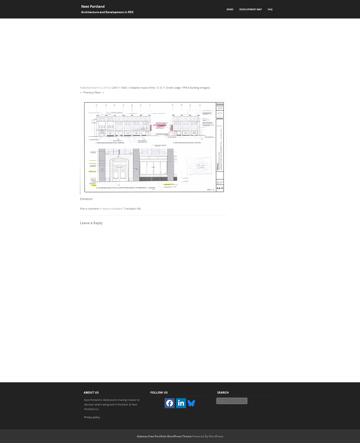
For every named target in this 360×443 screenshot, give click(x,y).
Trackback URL (132, 208)
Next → (99, 92)
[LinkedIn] (181, 403)
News (230, 9)
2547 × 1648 (119, 87)
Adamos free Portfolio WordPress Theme (164, 436)
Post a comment (89, 208)
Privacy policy (92, 417)
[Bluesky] (191, 403)
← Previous (87, 92)
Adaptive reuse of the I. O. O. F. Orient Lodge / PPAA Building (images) (170, 87)
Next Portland (93, 6)
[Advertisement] (180, 50)
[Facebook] (170, 403)
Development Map (250, 9)
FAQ (270, 9)
